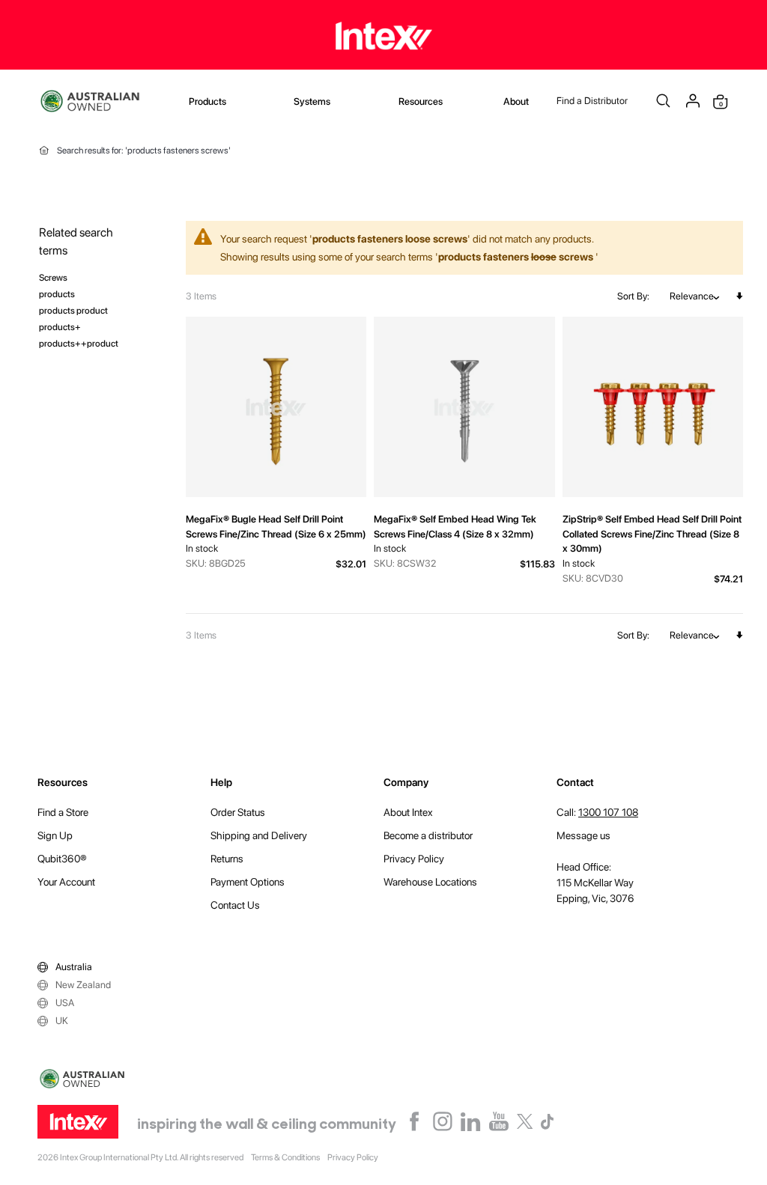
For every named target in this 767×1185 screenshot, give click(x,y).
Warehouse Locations (430, 882)
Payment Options (247, 882)
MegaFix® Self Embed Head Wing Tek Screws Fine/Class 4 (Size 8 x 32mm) (455, 527)
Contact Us (235, 905)
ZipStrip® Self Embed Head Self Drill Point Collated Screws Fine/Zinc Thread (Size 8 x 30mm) (652, 534)
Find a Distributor (592, 100)
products (57, 293)
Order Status (237, 812)
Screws (53, 277)
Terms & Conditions (285, 1157)
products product (73, 310)
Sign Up (55, 835)
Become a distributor (428, 835)
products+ (60, 326)
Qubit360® (62, 859)
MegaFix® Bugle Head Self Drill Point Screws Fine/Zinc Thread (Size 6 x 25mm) (276, 527)
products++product (78, 343)
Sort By (632, 296)
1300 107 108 (608, 812)
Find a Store (62, 812)
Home (44, 150)
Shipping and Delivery (258, 835)
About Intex (408, 812)
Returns (226, 859)
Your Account (66, 882)
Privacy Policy (414, 859)
